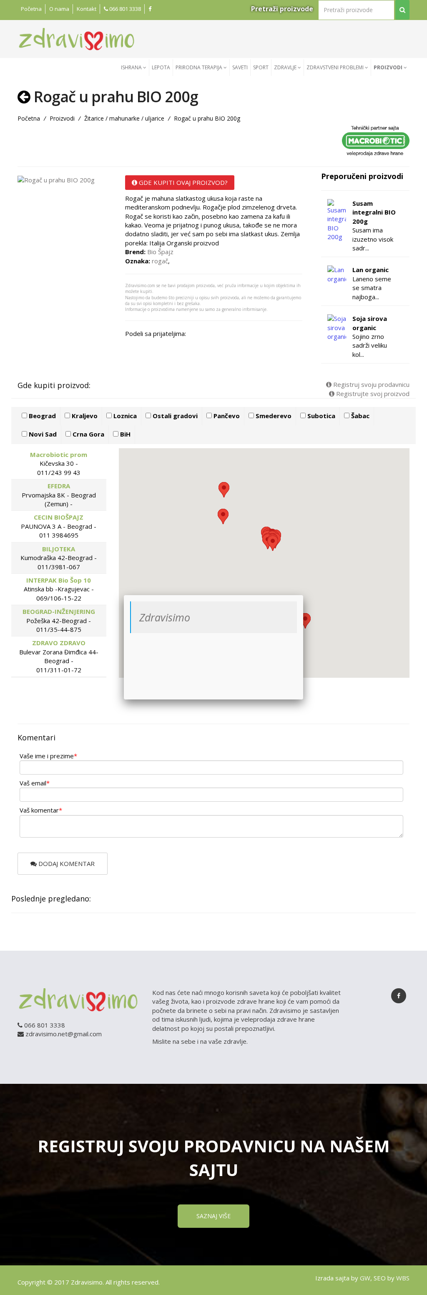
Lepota (161, 67)
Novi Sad (42, 434)
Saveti (240, 67)
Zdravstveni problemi (335, 67)
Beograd (41, 415)
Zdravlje (286, 67)
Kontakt (86, 9)
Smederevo (272, 415)
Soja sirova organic (369, 322)
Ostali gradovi (174, 415)
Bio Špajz (160, 251)
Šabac (359, 415)
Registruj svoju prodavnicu (370, 384)
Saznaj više (213, 1216)
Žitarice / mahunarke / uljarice (124, 118)
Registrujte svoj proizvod (371, 393)
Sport (261, 67)
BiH (124, 434)
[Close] (303, 595)
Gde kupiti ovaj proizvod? (182, 182)
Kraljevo (84, 415)
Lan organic (370, 269)
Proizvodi (389, 67)
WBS (402, 1278)
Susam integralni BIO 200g (374, 212)
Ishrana (132, 67)
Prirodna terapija (200, 67)
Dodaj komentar (66, 863)
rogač (160, 261)
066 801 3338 (124, 9)
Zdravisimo (164, 617)
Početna (31, 9)
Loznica (124, 415)
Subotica (320, 415)
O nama (59, 9)
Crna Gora (87, 434)
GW (365, 1278)
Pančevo (226, 415)
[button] (272, 543)
